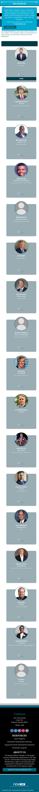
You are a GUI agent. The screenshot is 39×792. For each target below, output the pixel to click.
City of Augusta (19, 739)
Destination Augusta (19, 748)
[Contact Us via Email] (27, 730)
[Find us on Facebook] (12, 730)
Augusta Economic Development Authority (19, 745)
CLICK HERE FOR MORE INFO (25, 2)
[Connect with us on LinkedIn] (15, 730)
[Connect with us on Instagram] (19, 730)
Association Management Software (19, 786)
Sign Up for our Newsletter (19, 770)
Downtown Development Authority (19, 742)
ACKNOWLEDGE (10, 27)
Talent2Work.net (20, 24)
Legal (35, 790)
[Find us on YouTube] (23, 730)
